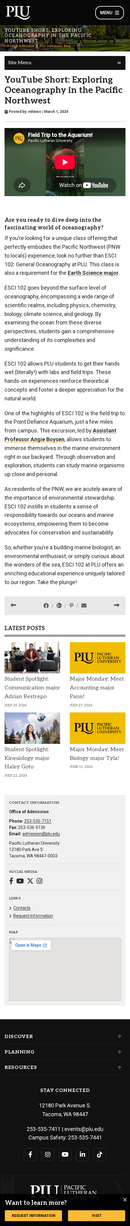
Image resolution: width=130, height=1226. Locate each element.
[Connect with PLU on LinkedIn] (82, 1154)
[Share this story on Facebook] (47, 606)
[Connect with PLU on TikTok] (99, 1154)
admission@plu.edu (41, 833)
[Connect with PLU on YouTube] (65, 1154)
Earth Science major (93, 273)
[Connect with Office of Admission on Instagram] (39, 882)
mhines (34, 112)
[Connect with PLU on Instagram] (47, 1154)
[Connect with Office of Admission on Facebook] (11, 882)
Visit (97, 1216)
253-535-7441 (85, 1137)
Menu (106, 12)
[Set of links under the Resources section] (118, 1067)
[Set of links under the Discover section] (118, 1036)
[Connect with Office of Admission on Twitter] (30, 882)
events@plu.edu (83, 1129)
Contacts (22, 908)
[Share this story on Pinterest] (72, 606)
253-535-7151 (37, 821)
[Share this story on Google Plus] (60, 606)
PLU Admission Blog (55, 46)
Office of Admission (20, 46)
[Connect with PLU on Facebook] (30, 1154)
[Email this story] (83, 606)
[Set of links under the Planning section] (118, 1052)
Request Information (33, 915)
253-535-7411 (43, 1129)
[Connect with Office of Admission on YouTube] (20, 882)
